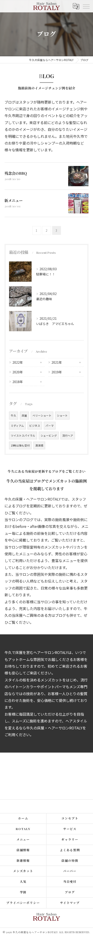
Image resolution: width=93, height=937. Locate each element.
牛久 (13, 415)
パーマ (50, 425)
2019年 (56, 372)
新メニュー (14, 200)
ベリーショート (42, 415)
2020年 (17, 372)
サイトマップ (70, 903)
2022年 (17, 362)
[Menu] (86, 6)
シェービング (49, 435)
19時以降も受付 (20, 445)
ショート (62, 415)
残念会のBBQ (16, 173)
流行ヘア (67, 435)
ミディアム (17, 425)
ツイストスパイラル (23, 435)
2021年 (56, 362)
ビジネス (34, 425)
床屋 (24, 415)
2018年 (17, 381)
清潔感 (39, 445)
